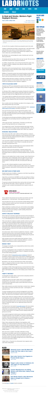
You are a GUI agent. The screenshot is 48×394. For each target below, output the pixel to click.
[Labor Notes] (20, 3)
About (11, 9)
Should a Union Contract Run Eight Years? (40, 52)
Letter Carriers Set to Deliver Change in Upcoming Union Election (40, 39)
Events (29, 9)
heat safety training (21, 306)
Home (5, 9)
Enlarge (29, 20)
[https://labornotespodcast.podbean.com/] (40, 101)
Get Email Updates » (40, 71)
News (36, 9)
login (26, 22)
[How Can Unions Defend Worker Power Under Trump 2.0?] (40, 112)
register (29, 22)
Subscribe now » (40, 90)
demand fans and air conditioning (19, 255)
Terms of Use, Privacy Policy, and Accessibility (10, 391)
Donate (17, 9)
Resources (6, 12)
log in (7, 383)
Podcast (14, 12)
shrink (32, 20)
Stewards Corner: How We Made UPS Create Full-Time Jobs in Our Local (40, 46)
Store (23, 9)
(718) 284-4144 (12, 389)
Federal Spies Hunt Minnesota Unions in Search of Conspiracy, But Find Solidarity (40, 32)
